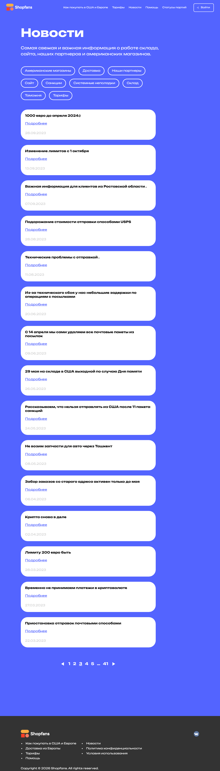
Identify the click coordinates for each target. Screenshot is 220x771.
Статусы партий (174, 7)
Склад (133, 83)
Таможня (33, 95)
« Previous (63, 664)
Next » (113, 664)
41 (105, 663)
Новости (135, 7)
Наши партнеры (126, 71)
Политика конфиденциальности (114, 748)
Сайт (29, 83)
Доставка (91, 71)
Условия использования (107, 753)
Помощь (152, 7)
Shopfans (19, 7)
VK (196, 734)
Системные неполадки (94, 83)
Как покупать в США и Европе (85, 7)
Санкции (54, 83)
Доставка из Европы (43, 748)
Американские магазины (48, 71)
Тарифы (118, 7)
